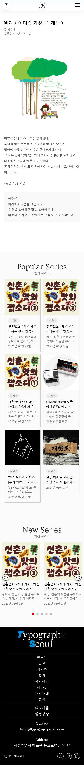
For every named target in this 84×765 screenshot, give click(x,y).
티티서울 (42, 708)
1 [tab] (33, 614)
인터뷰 (42, 657)
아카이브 (42, 681)
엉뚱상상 (42, 714)
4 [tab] (46, 614)
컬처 (42, 675)
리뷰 (42, 663)
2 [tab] (37, 614)
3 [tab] (42, 614)
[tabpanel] (21, 574)
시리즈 (42, 669)
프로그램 (42, 694)
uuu (56, 230)
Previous (5, 577)
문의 (42, 699)
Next (78, 577)
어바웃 (42, 687)
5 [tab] (51, 614)
